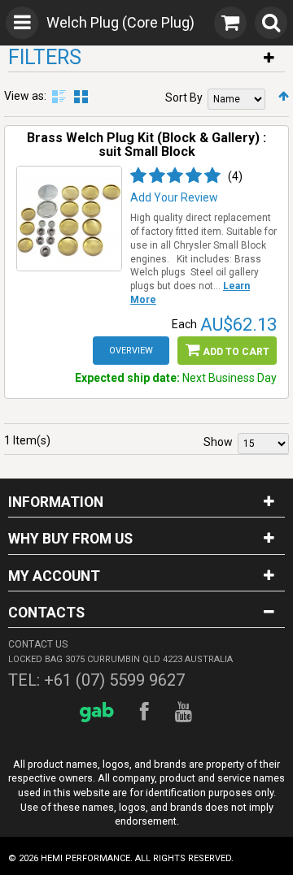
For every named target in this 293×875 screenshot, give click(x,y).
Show (218, 441)
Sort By (184, 97)
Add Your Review (174, 197)
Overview (131, 350)
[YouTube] (186, 712)
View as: (25, 95)
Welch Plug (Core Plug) (120, 22)
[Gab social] (99, 712)
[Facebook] (147, 712)
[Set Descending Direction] (283, 96)
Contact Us (38, 644)
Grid (81, 96)
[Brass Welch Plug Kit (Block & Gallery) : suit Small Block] (69, 218)
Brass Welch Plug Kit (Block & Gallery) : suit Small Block (146, 145)
